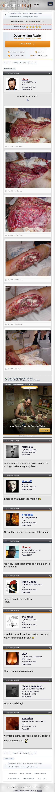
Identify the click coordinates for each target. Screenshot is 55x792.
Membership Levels (14, 778)
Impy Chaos (29, 581)
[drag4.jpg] (29, 259)
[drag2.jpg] (29, 170)
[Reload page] (5, 15)
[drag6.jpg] (29, 348)
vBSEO (39, 791)
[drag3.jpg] (29, 214)
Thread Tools (8, 68)
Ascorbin (27, 718)
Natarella (27, 446)
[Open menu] (50, 4)
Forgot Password (25, 773)
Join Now (25, 44)
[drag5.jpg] (29, 303)
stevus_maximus (32, 686)
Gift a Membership (28, 778)
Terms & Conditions (40, 773)
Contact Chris (13, 773)
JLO (24, 653)
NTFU (45, 778)
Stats (38, 778)
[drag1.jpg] (29, 125)
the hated (27, 616)
